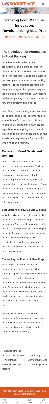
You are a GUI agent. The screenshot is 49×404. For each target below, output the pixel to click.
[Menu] (43, 3)
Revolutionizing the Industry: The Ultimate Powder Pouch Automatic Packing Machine (13, 360)
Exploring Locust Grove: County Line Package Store (37, 360)
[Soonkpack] (18, 4)
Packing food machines (31, 273)
